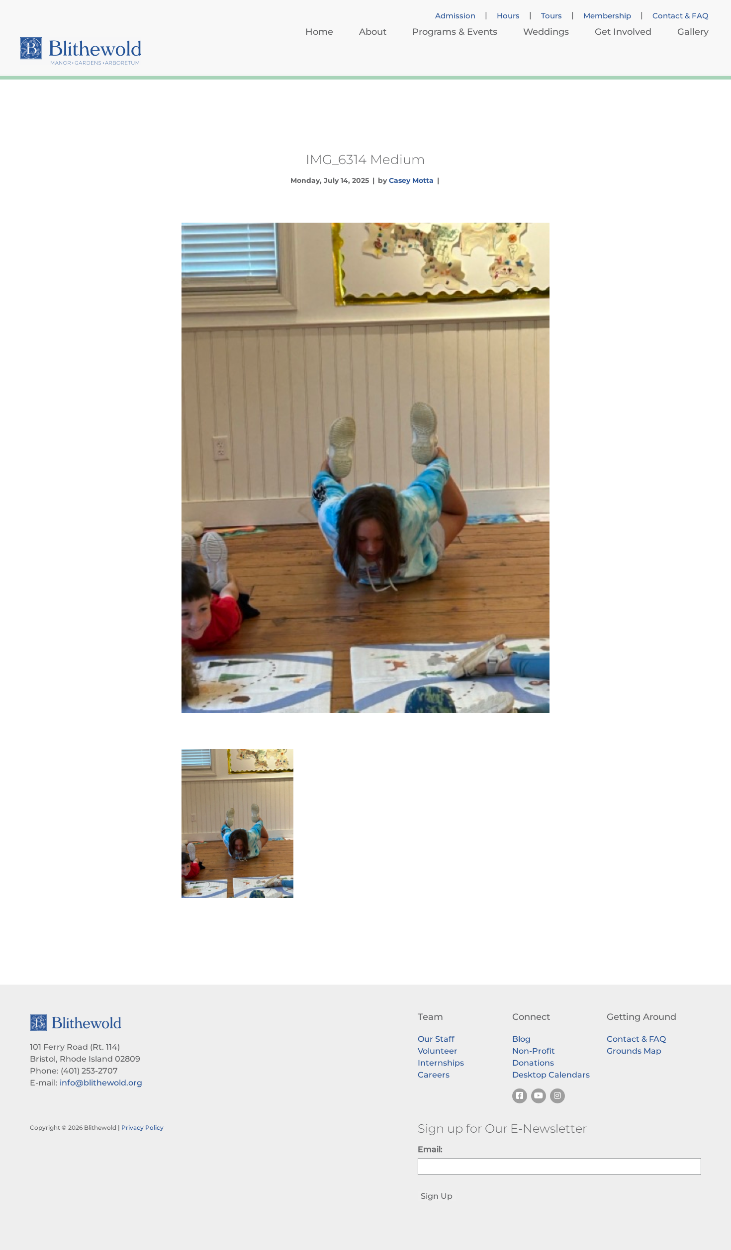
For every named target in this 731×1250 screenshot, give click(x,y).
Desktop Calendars (551, 1075)
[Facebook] (519, 1095)
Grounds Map (634, 1051)
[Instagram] (557, 1095)
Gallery (693, 31)
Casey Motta (411, 180)
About (372, 31)
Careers (434, 1075)
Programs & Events (454, 31)
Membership (607, 15)
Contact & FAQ (680, 15)
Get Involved (623, 31)
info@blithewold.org (101, 1082)
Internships (441, 1063)
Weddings (546, 31)
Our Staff (436, 1039)
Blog (521, 1039)
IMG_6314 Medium (365, 159)
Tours (551, 15)
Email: (430, 1149)
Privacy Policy (142, 1127)
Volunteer (437, 1051)
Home (319, 31)
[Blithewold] (80, 51)
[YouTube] (538, 1095)
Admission (455, 15)
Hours (508, 15)
